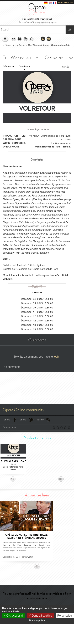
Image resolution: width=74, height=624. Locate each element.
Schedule (19, 39)
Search (31, 39)
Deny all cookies (41, 615)
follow (40, 419)
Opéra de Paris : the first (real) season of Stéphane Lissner (26, 536)
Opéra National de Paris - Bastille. (53, 146)
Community (48, 39)
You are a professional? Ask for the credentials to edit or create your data (37, 595)
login (57, 356)
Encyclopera (19, 45)
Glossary (25, 39)
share (7, 419)
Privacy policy (37, 620)
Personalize (64, 615)
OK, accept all (14, 615)
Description (24, 66)
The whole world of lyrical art (37, 19)
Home (8, 45)
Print (63, 67)
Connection (43, 39)
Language (13, 39)
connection (63, 2)
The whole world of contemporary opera (37, 22)
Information (8, 66)
